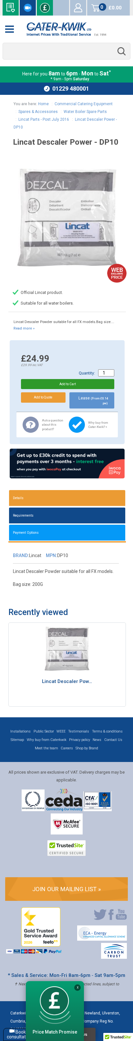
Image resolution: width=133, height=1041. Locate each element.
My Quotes (61, 8)
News (97, 740)
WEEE (61, 731)
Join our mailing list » (66, 889)
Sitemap (17, 740)
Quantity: (87, 373)
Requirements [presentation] (23, 515)
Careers (67, 748)
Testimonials (78, 731)
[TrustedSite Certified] (66, 848)
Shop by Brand (87, 748)
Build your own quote (11, 8)
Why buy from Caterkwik (46, 740)
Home (43, 104)
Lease (93, 400)
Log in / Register (78, 8)
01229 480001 (70, 88)
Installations (20, 731)
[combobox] (66, 51)
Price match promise (45, 8)
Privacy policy (79, 740)
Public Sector (44, 731)
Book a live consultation (28, 8)
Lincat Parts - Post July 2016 (43, 119)
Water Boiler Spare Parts (85, 111)
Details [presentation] (18, 498)
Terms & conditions (107, 731)
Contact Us (113, 740)
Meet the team (46, 748)
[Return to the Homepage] (66, 29)
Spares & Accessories (38, 111)
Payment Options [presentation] (26, 533)
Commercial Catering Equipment (84, 104)
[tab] (67, 498)
